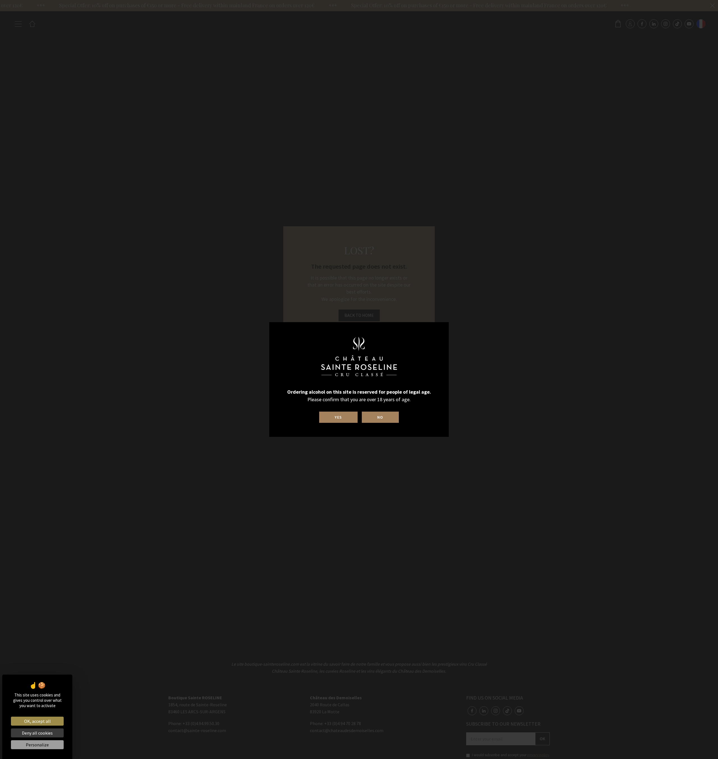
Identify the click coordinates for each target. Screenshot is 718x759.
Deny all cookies (37, 733)
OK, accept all (37, 721)
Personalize (37, 745)
